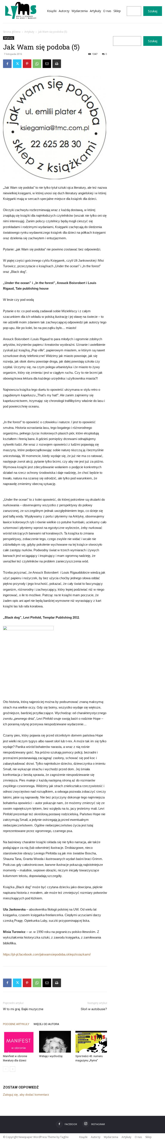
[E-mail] (47, 63)
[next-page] (12, 1069)
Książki (83, 1137)
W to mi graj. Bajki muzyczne (23, 1009)
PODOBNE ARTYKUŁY (16, 1024)
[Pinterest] (27, 63)
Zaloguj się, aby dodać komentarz (26, 1094)
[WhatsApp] (37, 63)
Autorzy (95, 1137)
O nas (138, 1137)
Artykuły (29, 32)
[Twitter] (17, 63)
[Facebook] (7, 63)
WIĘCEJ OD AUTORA (46, 1024)
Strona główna (11, 32)
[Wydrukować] (56, 63)
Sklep (148, 1137)
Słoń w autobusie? (94, 1009)
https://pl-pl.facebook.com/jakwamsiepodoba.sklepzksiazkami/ (47, 954)
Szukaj (152, 11)
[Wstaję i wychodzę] (55, 1042)
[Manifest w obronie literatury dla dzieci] (19, 1042)
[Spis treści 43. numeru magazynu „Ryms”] (91, 1042)
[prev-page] (5, 1069)
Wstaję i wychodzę (51, 1056)
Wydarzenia (111, 1137)
